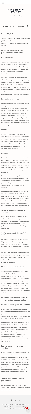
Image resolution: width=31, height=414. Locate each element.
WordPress (24, 408)
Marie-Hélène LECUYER (15, 11)
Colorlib (12, 408)
